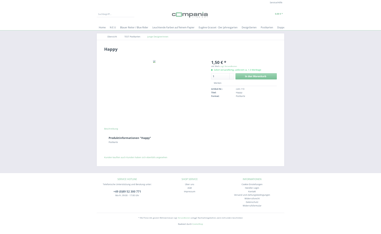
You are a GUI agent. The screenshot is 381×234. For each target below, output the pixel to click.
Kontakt (252, 191)
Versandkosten (184, 218)
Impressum (189, 191)
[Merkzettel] (256, 14)
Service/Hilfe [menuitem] (276, 2)
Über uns (189, 184)
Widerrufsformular (252, 205)
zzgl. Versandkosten (228, 66)
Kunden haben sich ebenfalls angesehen (146, 157)
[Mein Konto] (263, 14)
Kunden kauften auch (115, 157)
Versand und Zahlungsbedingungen (252, 194)
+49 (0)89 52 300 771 (127, 191)
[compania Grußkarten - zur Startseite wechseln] (190, 15)
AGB (190, 187)
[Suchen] (131, 14)
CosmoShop (197, 224)
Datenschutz (252, 202)
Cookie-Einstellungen (252, 184)
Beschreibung (111, 128)
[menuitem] (115, 15)
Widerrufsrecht (252, 198)
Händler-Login (252, 187)
